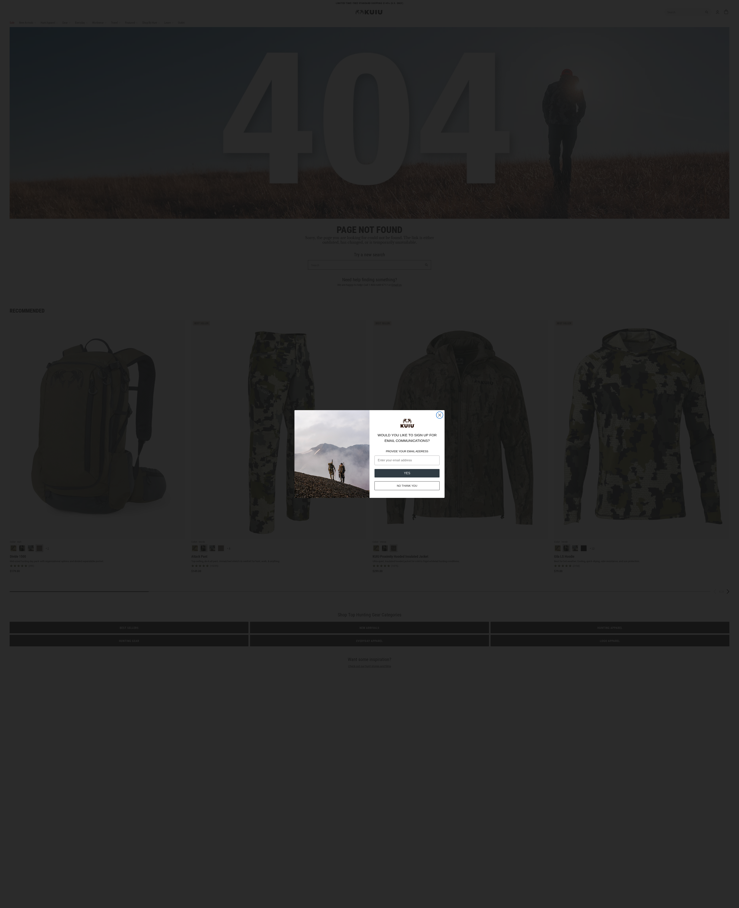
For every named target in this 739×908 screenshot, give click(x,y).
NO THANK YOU (407, 485)
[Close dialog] (439, 415)
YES (407, 473)
